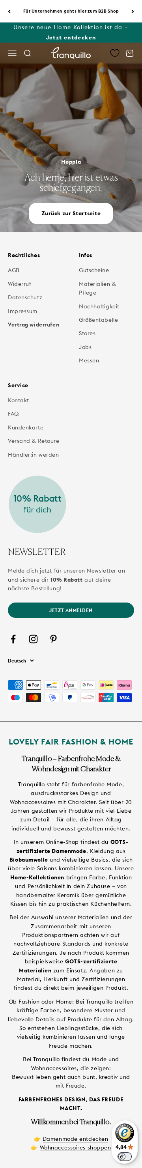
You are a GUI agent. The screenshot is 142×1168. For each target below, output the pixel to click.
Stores (87, 333)
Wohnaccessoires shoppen (75, 1147)
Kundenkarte (25, 427)
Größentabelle (98, 319)
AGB (14, 270)
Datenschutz (25, 297)
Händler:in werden (33, 454)
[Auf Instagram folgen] (33, 639)
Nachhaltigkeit (99, 306)
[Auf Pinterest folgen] (53, 639)
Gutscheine (94, 270)
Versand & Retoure (34, 440)
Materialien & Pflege (97, 288)
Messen (89, 360)
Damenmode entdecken (75, 1138)
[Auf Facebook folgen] (13, 639)
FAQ (13, 413)
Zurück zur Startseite (71, 213)
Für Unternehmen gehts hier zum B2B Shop (71, 11)
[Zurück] (9, 11)
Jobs (85, 347)
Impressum (22, 311)
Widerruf (19, 283)
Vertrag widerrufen (33, 324)
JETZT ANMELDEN (71, 610)
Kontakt (18, 400)
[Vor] (132, 11)
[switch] (125, 1156)
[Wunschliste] (114, 53)
